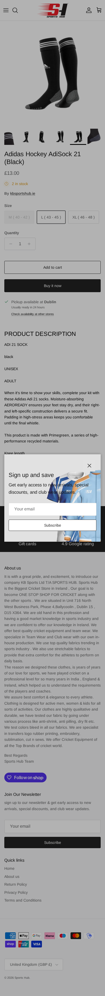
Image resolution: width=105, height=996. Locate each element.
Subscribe (52, 525)
